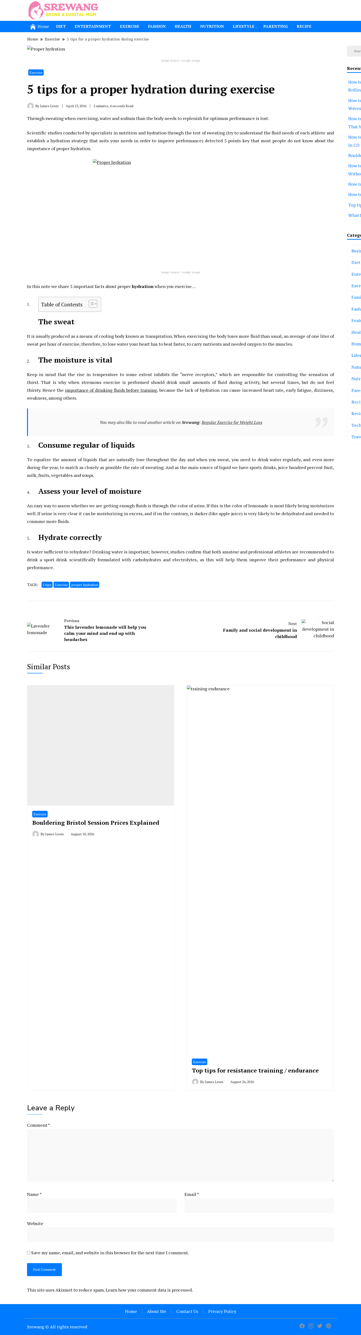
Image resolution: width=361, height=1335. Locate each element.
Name (34, 1194)
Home (131, 1311)
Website (35, 1223)
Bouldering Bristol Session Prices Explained (95, 822)
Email (191, 1194)
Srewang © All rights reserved (57, 1327)
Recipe (304, 26)
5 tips (47, 584)
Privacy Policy (222, 1311)
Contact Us (187, 1311)
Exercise (129, 26)
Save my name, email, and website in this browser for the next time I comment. (110, 1253)
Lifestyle (243, 26)
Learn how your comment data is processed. (149, 1290)
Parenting (275, 26)
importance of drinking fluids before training (111, 390)
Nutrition (212, 26)
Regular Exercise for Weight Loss (232, 422)
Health (183, 26)
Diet (61, 26)
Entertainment (93, 26)
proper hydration (84, 584)
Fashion (157, 26)
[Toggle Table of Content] (90, 304)
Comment (38, 1125)
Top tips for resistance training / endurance (255, 1070)
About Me (156, 1311)
